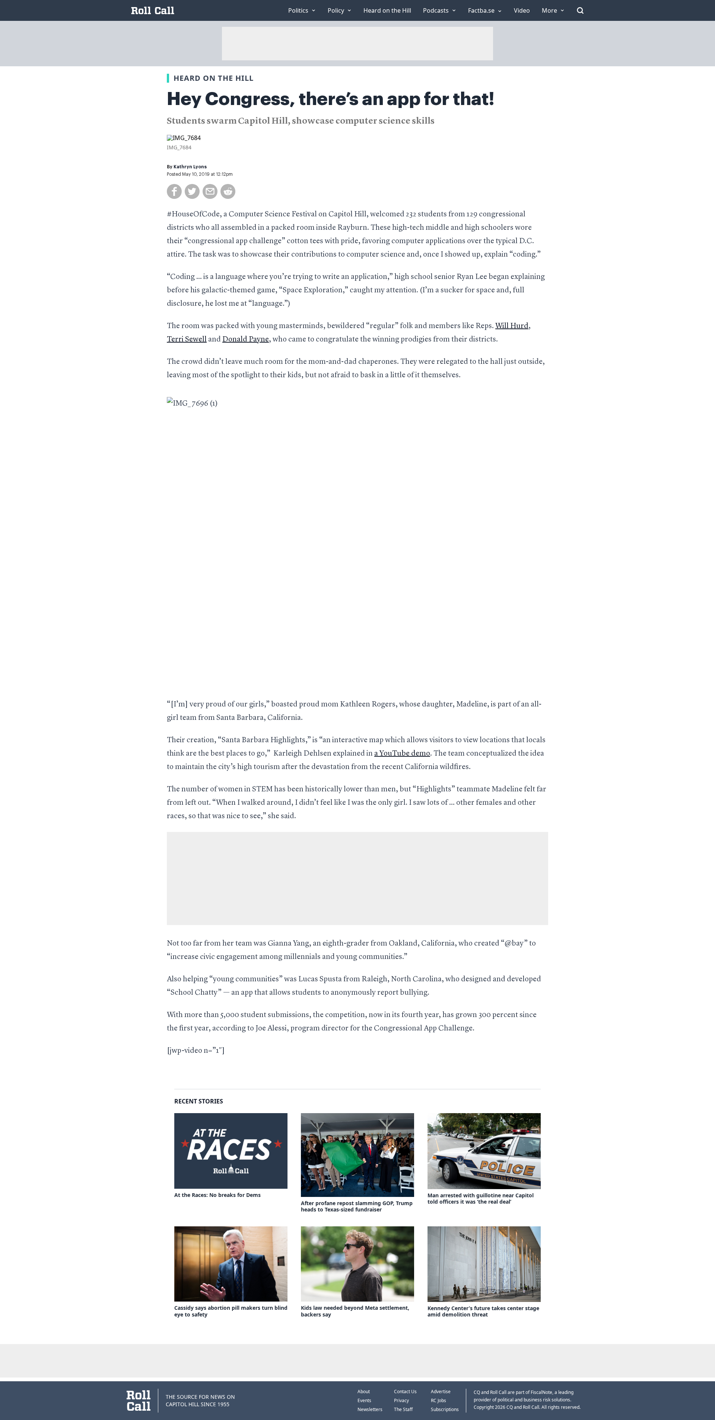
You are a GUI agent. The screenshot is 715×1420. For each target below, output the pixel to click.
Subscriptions (445, 1409)
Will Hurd (511, 326)
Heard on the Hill (214, 78)
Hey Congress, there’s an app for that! (331, 99)
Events (364, 1400)
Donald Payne (245, 339)
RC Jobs (438, 1400)
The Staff (403, 1409)
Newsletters (370, 1409)
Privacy (401, 1400)
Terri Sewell (187, 339)
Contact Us (405, 1391)
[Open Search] (580, 10)
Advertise (441, 1391)
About (364, 1391)
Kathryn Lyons (190, 167)
